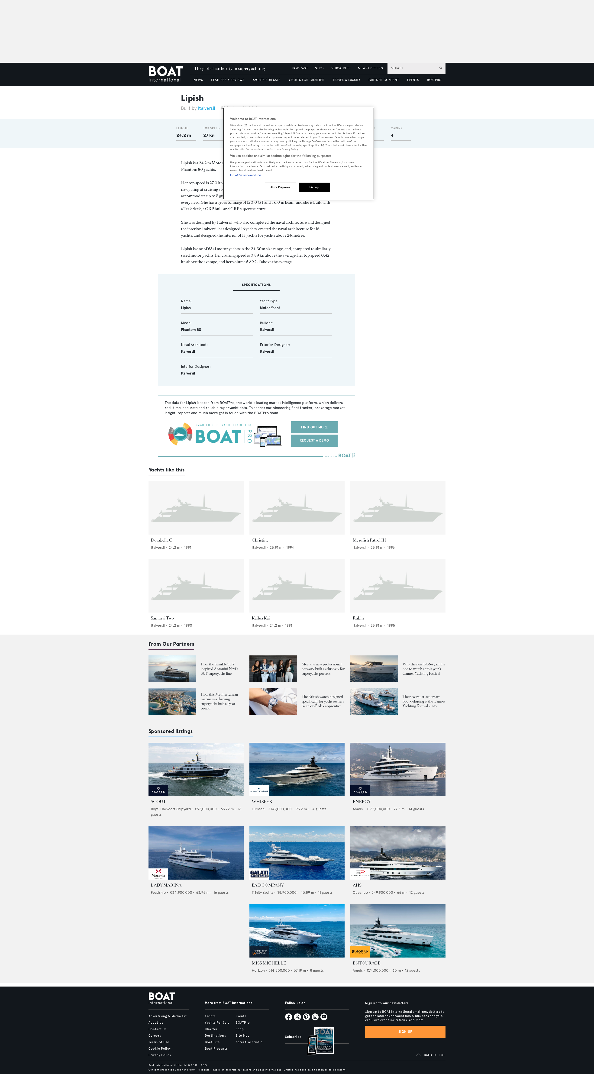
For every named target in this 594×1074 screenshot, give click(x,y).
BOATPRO (434, 80)
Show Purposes (280, 187)
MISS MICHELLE (269, 963)
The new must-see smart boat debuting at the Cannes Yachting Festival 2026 (424, 701)
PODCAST (300, 68)
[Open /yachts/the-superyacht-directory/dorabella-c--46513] (196, 508)
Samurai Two (162, 618)
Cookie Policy (159, 1049)
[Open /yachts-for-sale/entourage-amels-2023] (398, 931)
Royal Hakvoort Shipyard (171, 809)
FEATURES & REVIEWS (227, 80)
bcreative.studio (249, 1042)
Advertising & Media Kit (167, 1016)
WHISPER (262, 801)
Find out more (314, 427)
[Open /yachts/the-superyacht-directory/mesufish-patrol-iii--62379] (398, 508)
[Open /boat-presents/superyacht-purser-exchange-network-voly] (273, 668)
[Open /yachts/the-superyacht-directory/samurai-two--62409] (196, 586)
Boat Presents (216, 1049)
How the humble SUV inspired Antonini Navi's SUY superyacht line (219, 669)
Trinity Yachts (262, 892)
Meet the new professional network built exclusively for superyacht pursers (323, 669)
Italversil (206, 108)
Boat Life (212, 1042)
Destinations (215, 1036)
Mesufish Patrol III (369, 540)
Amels (358, 809)
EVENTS (413, 80)
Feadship (158, 892)
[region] (298, 153)
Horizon (258, 970)
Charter (211, 1029)
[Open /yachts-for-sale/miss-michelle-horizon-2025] (297, 931)
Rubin (358, 618)
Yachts (210, 1016)
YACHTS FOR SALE (266, 80)
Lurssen (258, 809)
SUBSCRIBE (341, 68)
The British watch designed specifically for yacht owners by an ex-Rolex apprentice (323, 701)
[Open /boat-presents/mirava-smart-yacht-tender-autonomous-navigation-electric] (374, 701)
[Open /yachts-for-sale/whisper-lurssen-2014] (297, 769)
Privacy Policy (159, 1055)
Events (241, 1016)
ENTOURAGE (367, 963)
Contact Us (157, 1029)
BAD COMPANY (268, 885)
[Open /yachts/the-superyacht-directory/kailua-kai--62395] (297, 586)
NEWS (198, 80)
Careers (154, 1036)
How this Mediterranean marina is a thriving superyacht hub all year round (219, 701)
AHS (357, 885)
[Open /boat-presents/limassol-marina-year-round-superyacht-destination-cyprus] (172, 701)
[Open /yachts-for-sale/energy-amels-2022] (398, 769)
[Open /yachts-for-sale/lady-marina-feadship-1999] (196, 853)
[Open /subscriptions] (316, 1041)
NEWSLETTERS (370, 68)
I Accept (314, 187)
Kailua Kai (261, 618)
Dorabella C (161, 540)
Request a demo (314, 440)
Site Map (243, 1036)
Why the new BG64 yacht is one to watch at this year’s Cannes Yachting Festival (424, 669)
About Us (155, 1023)
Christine (260, 540)
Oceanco (360, 892)
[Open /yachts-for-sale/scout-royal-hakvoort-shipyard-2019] (196, 769)
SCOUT (158, 801)
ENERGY (362, 801)
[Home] (169, 74)
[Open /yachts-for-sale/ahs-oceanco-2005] (398, 853)
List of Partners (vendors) (245, 175)
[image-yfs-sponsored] (158, 795)
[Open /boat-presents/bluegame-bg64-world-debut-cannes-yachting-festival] (374, 668)
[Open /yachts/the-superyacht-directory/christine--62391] (297, 508)
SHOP (319, 68)
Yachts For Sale (217, 1023)
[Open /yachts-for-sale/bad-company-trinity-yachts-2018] (297, 853)
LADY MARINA (166, 885)
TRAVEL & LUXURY (346, 80)
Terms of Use (158, 1042)
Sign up (405, 1032)
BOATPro (243, 1023)
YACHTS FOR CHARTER (306, 80)
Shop (240, 1029)
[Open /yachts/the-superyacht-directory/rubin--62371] (398, 586)
